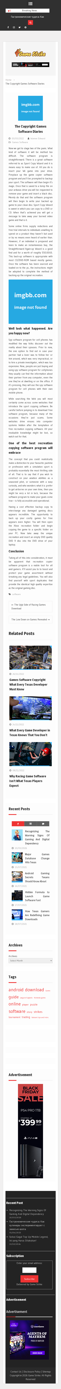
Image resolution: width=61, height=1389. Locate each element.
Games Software (20, 142)
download (34, 990)
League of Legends (26, 998)
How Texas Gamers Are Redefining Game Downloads (37, 915)
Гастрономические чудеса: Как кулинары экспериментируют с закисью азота (27, 1225)
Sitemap (47, 1371)
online (15, 1004)
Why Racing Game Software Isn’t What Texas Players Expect (27, 781)
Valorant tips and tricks (40, 1017)
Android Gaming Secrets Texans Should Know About (37, 877)
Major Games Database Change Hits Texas (37, 858)
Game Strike (36, 1284)
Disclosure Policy (32, 1371)
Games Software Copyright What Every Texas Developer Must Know (28, 684)
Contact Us (15, 1371)
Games (48, 991)
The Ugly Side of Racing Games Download (28, 606)
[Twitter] (19, 27)
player (25, 1004)
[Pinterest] (25, 27)
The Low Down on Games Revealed (29, 619)
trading (26, 1017)
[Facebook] (8, 27)
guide (14, 996)
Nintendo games (40, 998)
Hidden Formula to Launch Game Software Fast (37, 896)
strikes (38, 1012)
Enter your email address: (29, 1274)
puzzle (33, 1004)
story (29, 1011)
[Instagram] (13, 27)
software (16, 594)
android (16, 990)
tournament (14, 1017)
